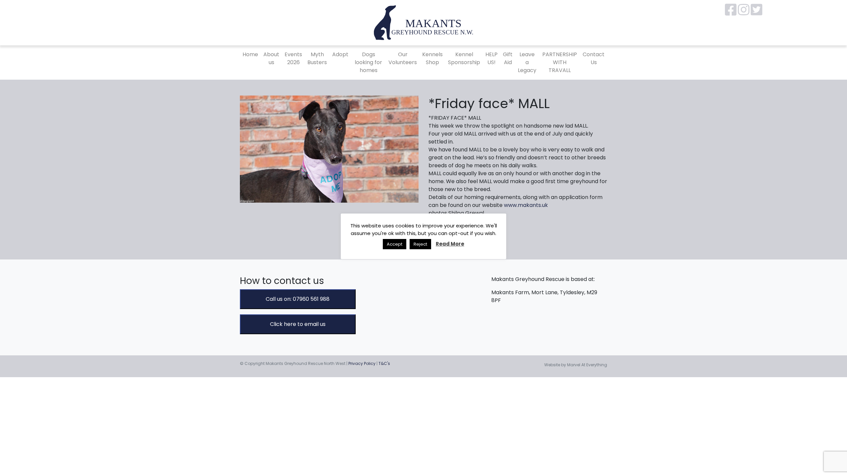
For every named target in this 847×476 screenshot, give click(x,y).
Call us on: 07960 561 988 (298, 299)
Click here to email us (298, 324)
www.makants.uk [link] (526, 205)
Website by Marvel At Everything (575, 365)
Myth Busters (317, 58)
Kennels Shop (432, 58)
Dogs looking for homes (368, 62)
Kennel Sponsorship (464, 58)
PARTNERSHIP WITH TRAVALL (559, 62)
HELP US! (491, 58)
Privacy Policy (362, 363)
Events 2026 (293, 58)
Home (250, 54)
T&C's (384, 363)
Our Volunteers (402, 58)
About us (271, 58)
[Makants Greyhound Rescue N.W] (423, 22)
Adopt (340, 54)
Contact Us (593, 58)
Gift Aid (508, 58)
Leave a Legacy (527, 62)
